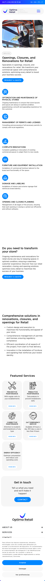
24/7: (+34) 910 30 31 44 (11, 2)
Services (6, 53)
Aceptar (22, 563)
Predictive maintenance (33, 393)
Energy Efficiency (12, 453)
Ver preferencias (23, 575)
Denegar (22, 569)
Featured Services (22, 375)
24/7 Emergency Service (33, 423)
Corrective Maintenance (12, 423)
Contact (7, 537)
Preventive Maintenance (12, 393)
